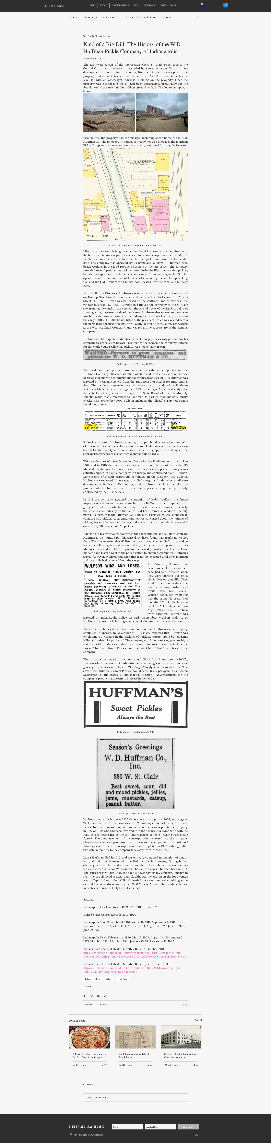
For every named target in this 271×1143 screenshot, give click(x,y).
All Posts (74, 17)
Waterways (90, 17)
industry (109, 979)
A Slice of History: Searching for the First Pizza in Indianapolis (90, 1055)
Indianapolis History (93, 979)
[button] (168, 5)
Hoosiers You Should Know (141, 17)
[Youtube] (85, 1135)
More (165, 17)
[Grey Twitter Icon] (75, 1135)
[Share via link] (105, 995)
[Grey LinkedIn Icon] (80, 1135)
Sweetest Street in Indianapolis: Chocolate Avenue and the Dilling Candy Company (180, 1055)
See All (198, 1020)
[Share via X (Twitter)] (91, 995)
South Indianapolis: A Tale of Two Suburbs (134, 1055)
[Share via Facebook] (84, 995)
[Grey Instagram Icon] (71, 1135)
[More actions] (186, 36)
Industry (88, 986)
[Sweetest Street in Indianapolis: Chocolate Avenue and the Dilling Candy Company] (181, 1037)
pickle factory (122, 979)
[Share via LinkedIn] (98, 995)
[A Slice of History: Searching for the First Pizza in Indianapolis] (89, 1037)
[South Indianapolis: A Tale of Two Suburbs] (135, 1037)
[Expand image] (109, 112)
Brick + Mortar (111, 17)
